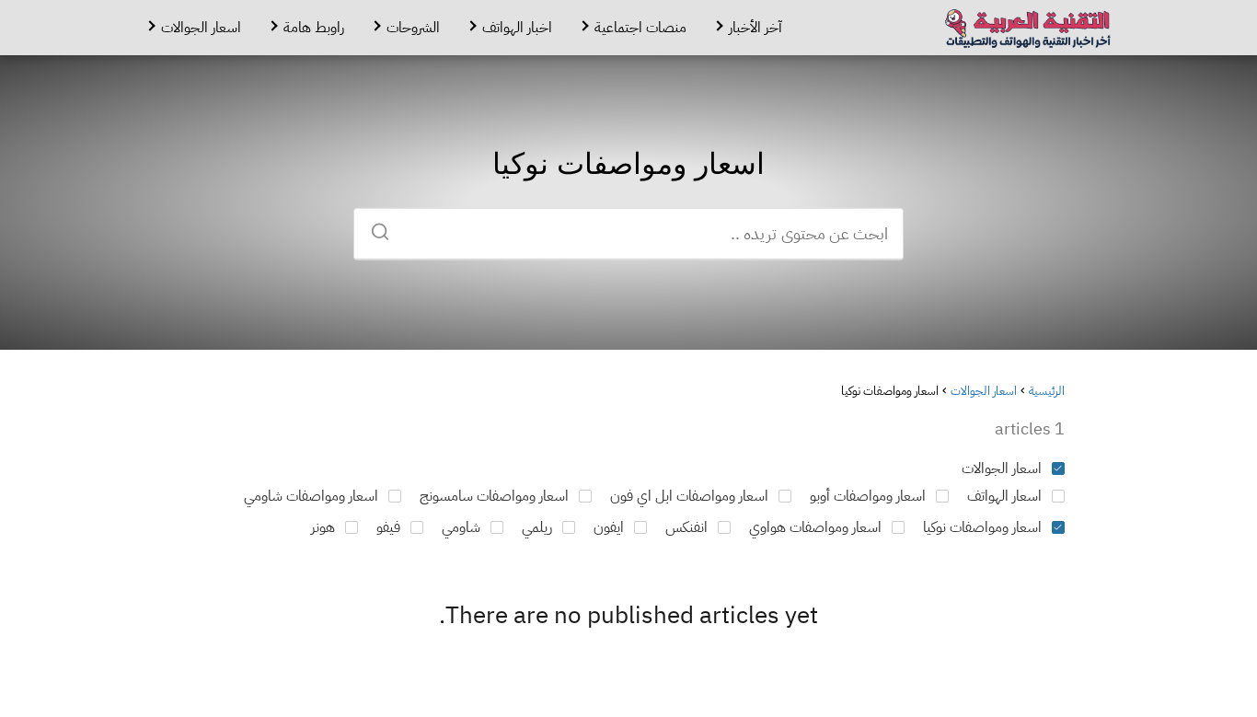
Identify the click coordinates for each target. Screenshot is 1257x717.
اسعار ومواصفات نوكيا (982, 527)
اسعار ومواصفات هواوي (815, 527)
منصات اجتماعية (640, 28)
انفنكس (686, 527)
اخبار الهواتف (517, 28)
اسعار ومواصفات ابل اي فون (689, 496)
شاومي (461, 527)
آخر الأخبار (755, 28)
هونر (323, 527)
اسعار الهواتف (1004, 496)
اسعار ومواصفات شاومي (311, 496)
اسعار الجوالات (201, 28)
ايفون (609, 527)
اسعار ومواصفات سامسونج (494, 496)
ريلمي (537, 527)
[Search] (386, 225)
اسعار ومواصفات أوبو (868, 496)
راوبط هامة (313, 28)
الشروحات (413, 28)
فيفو (388, 527)
